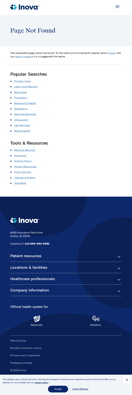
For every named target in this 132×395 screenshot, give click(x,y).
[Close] (126, 379)
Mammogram (22, 130)
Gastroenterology (25, 114)
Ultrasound (21, 119)
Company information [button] (29, 290)
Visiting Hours (23, 160)
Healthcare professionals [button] (32, 279)
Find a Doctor (22, 172)
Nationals (37, 324)
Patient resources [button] (25, 256)
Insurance (20, 155)
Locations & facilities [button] (28, 267)
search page (22, 56)
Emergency (21, 108)
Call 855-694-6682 (37, 243)
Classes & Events (24, 177)
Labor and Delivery (26, 86)
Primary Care (22, 81)
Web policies (18, 340)
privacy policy (41, 382)
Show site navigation (117, 7)
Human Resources (25, 166)
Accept (58, 389)
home (111, 52)
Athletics (95, 324)
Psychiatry (20, 97)
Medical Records (24, 150)
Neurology (20, 92)
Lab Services (22, 125)
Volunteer (20, 183)
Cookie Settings (80, 389)
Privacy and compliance (25, 355)
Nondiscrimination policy (26, 347)
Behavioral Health (25, 103)
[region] (66, 385)
